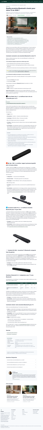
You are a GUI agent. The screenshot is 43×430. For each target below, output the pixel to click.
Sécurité (17, 1)
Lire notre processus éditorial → (16, 379)
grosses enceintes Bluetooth (17, 191)
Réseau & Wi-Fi (36, 1)
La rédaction (24, 414)
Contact (23, 413)
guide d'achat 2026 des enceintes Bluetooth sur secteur (18, 226)
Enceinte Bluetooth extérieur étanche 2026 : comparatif (16, 103)
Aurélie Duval (10, 15)
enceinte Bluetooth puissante (25, 324)
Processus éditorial (25, 412)
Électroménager (28, 1)
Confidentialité (35, 412)
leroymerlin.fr (9, 334)
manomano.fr (14, 334)
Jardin (32, 1)
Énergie (21, 1)
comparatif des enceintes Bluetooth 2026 (14, 129)
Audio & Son (40, 1)
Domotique (14, 1)
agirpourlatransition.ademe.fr (12, 332)
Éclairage (24, 1)
